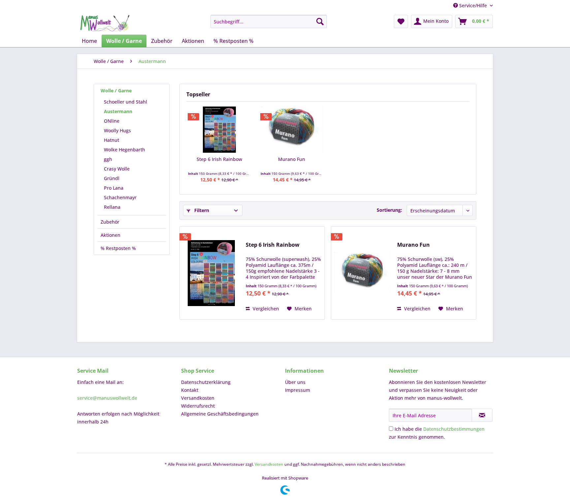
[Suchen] (320, 21)
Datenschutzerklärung (206, 382)
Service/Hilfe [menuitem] (473, 5)
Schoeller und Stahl (125, 102)
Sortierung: (389, 210)
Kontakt (189, 390)
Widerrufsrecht (198, 406)
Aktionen (110, 235)
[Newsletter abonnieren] (482, 415)
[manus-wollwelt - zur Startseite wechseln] (104, 23)
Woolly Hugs (117, 130)
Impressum (297, 390)
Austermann (118, 111)
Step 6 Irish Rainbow (219, 159)
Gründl (111, 178)
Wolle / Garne (116, 90)
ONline (111, 121)
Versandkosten (197, 398)
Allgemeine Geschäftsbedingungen (220, 414)
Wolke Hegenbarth (124, 149)
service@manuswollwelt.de (107, 398)
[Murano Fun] (292, 130)
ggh (108, 159)
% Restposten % (118, 248)
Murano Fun (291, 159)
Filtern (201, 210)
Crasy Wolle (117, 169)
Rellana (112, 207)
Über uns (295, 382)
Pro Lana (113, 188)
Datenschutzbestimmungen (454, 429)
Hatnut (111, 140)
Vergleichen (265, 308)
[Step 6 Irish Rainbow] (219, 130)
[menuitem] (268, 21)
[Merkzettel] (401, 21)
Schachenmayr (120, 197)
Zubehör (110, 222)
